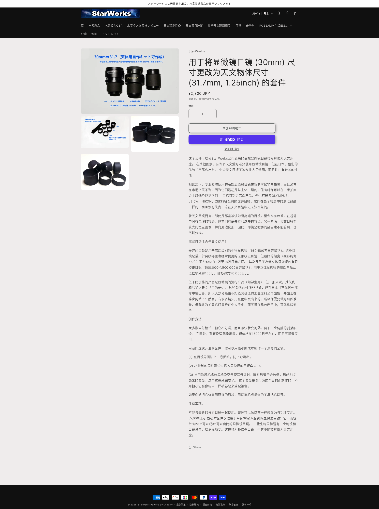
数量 (191, 106)
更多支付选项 (232, 148)
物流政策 (220, 504)
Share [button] (197, 447)
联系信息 (233, 504)
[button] (275, 25)
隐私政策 (194, 504)
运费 (216, 99)
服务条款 (207, 504)
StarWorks (144, 504)
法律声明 (246, 504)
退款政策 (181, 504)
